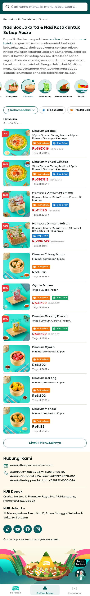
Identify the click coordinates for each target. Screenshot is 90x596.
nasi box (54, 39)
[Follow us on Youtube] (17, 529)
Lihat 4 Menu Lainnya (45, 442)
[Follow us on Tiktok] (7, 529)
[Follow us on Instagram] (37, 529)
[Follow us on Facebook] (27, 529)
